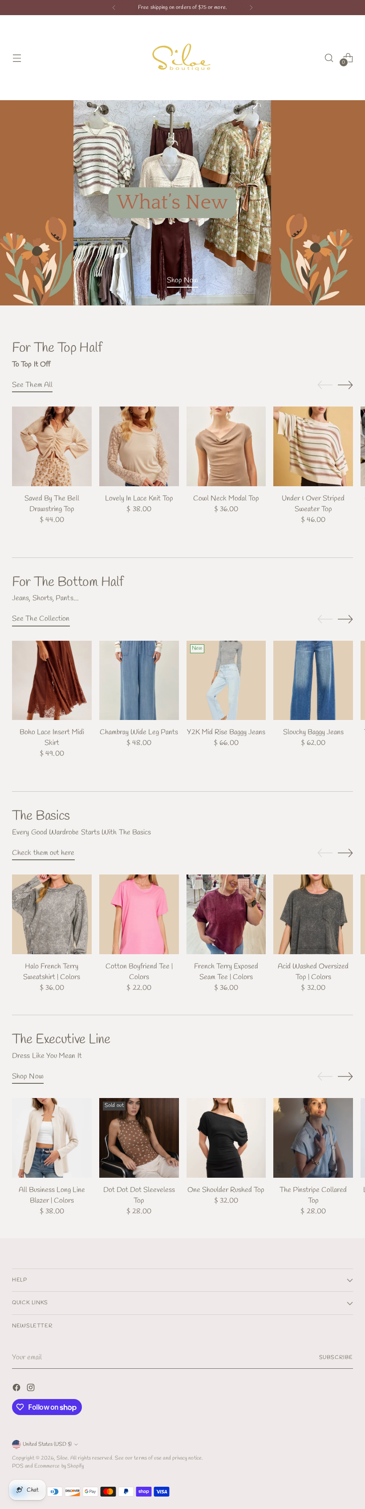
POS (18, 1466)
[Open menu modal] (17, 58)
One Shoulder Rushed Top (225, 1190)
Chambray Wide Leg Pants (139, 732)
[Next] (251, 7)
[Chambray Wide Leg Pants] (139, 680)
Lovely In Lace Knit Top (139, 498)
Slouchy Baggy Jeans (313, 732)
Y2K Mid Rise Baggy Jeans (226, 732)
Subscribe (336, 1357)
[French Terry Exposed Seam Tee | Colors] (226, 914)
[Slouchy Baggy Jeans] (313, 680)
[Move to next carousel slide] (345, 384)
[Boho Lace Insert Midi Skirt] (52, 680)
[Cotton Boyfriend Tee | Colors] (139, 914)
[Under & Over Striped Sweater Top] (313, 446)
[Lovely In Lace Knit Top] (139, 446)
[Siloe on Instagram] (31, 1389)
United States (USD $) (47, 1444)
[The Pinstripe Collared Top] (313, 1138)
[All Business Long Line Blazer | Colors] (52, 1138)
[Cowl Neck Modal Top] (226, 446)
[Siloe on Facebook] (17, 1389)
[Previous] (114, 7)
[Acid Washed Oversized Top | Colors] (313, 914)
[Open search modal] (329, 58)
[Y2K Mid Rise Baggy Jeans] (226, 680)
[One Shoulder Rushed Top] (226, 1138)
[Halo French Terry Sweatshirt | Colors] (52, 914)
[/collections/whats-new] (182, 202)
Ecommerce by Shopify (59, 1466)
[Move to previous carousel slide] (325, 385)
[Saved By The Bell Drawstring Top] (52, 446)
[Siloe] (182, 58)
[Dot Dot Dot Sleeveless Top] (139, 1138)
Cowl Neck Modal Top (226, 498)
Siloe (62, 1458)
